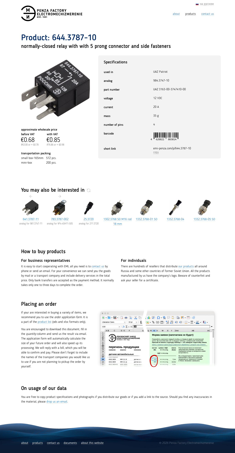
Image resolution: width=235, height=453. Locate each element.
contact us (98, 266)
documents (70, 443)
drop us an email (56, 401)
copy (156, 152)
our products (186, 266)
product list (44, 321)
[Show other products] (88, 190)
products (37, 443)
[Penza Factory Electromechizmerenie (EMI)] (52, 13)
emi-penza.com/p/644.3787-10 (172, 148)
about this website (92, 443)
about (24, 443)
